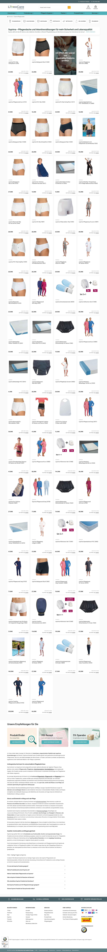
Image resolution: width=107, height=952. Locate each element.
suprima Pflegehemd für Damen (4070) (84, 262)
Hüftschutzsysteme (41, 801)
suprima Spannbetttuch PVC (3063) (88, 541)
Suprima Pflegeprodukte (19, 16)
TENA (8, 910)
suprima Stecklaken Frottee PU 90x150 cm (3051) (62, 182)
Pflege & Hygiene (46, 13)
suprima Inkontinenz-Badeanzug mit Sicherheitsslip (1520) (17, 662)
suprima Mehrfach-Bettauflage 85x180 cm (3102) (87, 462)
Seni (8, 914)
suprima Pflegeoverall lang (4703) (18, 581)
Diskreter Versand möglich (69, 914)
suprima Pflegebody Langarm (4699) (37, 542)
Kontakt (28, 910)
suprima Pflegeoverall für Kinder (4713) (38, 702)
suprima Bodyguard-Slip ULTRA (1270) (14, 182)
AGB (36, 950)
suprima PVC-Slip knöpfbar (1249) (18, 262)
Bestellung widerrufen (31, 923)
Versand (28, 917)
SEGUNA (9, 921)
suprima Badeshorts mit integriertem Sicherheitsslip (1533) (88, 142)
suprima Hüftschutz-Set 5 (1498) (64, 461)
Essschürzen (10, 817)
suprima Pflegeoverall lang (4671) (88, 421)
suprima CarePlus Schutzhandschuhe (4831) (39, 622)
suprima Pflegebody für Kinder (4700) (37, 662)
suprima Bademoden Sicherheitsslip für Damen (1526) (64, 342)
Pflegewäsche (40, 776)
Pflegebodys (58, 776)
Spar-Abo (46, 914)
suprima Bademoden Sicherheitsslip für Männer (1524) (64, 502)
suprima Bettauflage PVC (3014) (17, 381)
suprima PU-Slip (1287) (38, 222)
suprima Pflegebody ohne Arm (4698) (60, 262)
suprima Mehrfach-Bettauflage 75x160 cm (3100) (87, 382)
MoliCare (9, 912)
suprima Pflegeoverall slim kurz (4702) (85, 502)
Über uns (28, 921)
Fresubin (9, 919)
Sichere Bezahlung (67, 917)
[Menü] (7, 937)
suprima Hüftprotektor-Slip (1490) (64, 222)
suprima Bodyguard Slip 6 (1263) (40, 581)
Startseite (11, 16)
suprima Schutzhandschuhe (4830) (64, 302)
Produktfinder (78, 13)
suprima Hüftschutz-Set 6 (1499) (64, 621)
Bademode (34, 822)
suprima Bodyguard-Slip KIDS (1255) (37, 382)
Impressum (58, 950)
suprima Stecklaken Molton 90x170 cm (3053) (39, 342)
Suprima (9, 917)
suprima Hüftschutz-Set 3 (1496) (88, 302)
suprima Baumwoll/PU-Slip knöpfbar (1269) (15, 422)
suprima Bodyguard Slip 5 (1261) (64, 142)
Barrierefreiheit (75, 950)
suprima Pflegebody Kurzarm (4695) (65, 381)
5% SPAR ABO (96, 1)
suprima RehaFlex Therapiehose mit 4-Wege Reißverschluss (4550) (88, 182)
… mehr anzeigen (90, 32)
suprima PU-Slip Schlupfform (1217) (65, 102)
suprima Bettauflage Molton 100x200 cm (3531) (16, 342)
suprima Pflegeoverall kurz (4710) (18, 102)
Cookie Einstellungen (43, 950)
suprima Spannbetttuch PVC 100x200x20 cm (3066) (86, 102)
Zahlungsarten (29, 919)
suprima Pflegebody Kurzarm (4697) (88, 222)
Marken (63, 13)
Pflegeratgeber (48, 921)
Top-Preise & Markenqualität (70, 919)
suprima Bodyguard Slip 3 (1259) (40, 62)
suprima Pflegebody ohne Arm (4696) (84, 62)
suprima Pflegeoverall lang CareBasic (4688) (61, 582)
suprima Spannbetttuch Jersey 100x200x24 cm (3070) (17, 542)
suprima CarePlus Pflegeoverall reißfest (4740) (16, 702)
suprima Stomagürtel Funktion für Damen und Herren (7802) (40, 422)
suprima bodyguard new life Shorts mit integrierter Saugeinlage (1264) (18, 622)
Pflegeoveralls (48, 776)
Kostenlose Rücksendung (69, 910)
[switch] (4, 946)
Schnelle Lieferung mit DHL (70, 912)
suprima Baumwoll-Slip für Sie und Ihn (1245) (15, 222)
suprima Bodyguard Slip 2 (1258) (17, 142)
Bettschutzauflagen (42, 811)
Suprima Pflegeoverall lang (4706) (41, 501)
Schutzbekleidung (49, 769)
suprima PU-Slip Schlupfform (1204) (42, 142)
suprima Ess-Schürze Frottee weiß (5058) (61, 422)
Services (94, 13)
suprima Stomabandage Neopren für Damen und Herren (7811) (17, 462)
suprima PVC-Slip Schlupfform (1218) (14, 62)
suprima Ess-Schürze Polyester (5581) (14, 502)
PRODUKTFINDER (84, 1)
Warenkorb (95, 8)
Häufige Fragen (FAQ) (31, 914)
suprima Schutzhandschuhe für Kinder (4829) (62, 662)
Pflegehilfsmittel (48, 912)
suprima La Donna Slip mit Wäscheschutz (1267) (39, 262)
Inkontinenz (11, 13)
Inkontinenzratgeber (49, 919)
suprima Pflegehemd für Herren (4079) (84, 582)
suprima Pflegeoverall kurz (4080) (88, 341)
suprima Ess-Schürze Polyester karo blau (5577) (39, 182)
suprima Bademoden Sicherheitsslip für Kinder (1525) (87, 622)
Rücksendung (29, 912)
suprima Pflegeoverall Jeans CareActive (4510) (85, 662)
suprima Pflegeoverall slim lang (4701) (38, 302)
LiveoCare (13, 950)
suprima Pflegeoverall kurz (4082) (41, 461)
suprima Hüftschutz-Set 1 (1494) (64, 541)
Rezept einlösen (48, 910)
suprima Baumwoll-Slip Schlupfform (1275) (15, 302)
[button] (95, 6)
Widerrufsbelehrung (66, 950)
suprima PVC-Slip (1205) (38, 102)
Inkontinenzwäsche (39, 769)
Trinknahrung (28, 13)
